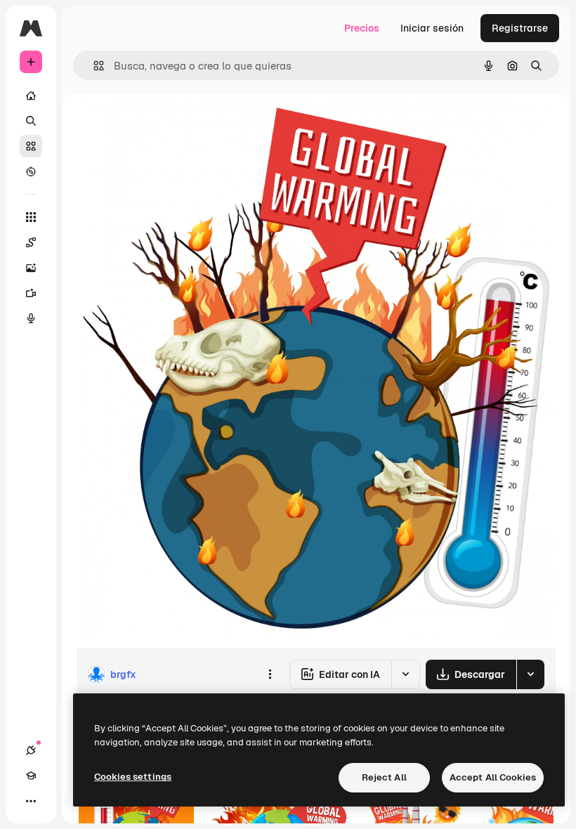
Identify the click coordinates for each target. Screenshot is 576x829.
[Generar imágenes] (31, 267)
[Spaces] (31, 242)
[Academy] (31, 775)
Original (165, 126)
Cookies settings (132, 777)
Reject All (384, 777)
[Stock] (31, 146)
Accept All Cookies (493, 777)
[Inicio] (31, 95)
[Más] (31, 801)
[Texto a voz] (31, 318)
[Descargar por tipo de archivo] (530, 674)
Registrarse (520, 28)
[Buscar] (31, 121)
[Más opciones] (270, 674)
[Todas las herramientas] (31, 217)
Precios (361, 28)
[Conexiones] (31, 750)
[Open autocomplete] (93, 65)
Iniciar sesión (432, 28)
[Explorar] (31, 171)
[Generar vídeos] (31, 293)
